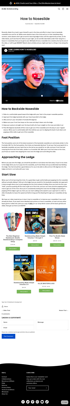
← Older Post (6, 310)
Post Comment (8, 336)
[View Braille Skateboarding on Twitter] (28, 402)
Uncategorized (18, 302)
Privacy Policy (6, 387)
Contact (4, 377)
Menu (4, 373)
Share (6, 306)
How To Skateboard (9, 302)
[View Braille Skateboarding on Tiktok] (47, 402)
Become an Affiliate (8, 381)
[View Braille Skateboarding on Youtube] (42, 402)
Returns (4, 385)
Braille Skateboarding (10, 9)
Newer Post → (63, 310)
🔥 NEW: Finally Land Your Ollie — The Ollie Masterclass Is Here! (37, 3)
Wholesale (5, 392)
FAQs (3, 383)
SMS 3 (31, 203)
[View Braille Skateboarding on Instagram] (37, 402)
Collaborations (6, 379)
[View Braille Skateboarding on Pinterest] (32, 402)
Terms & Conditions (8, 389)
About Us (5, 394)
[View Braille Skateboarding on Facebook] (23, 402)
